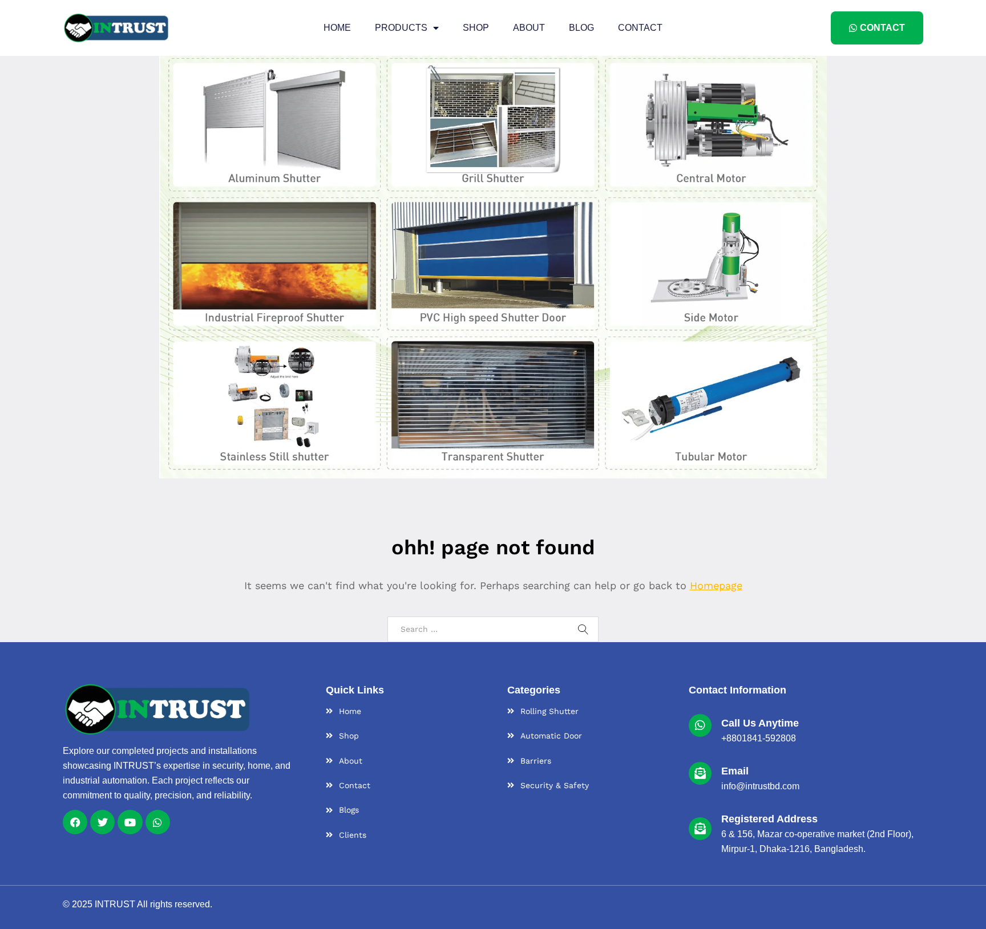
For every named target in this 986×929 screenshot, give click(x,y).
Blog (581, 28)
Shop (476, 28)
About (529, 28)
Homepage (716, 585)
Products (401, 28)
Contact (640, 28)
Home (337, 28)
